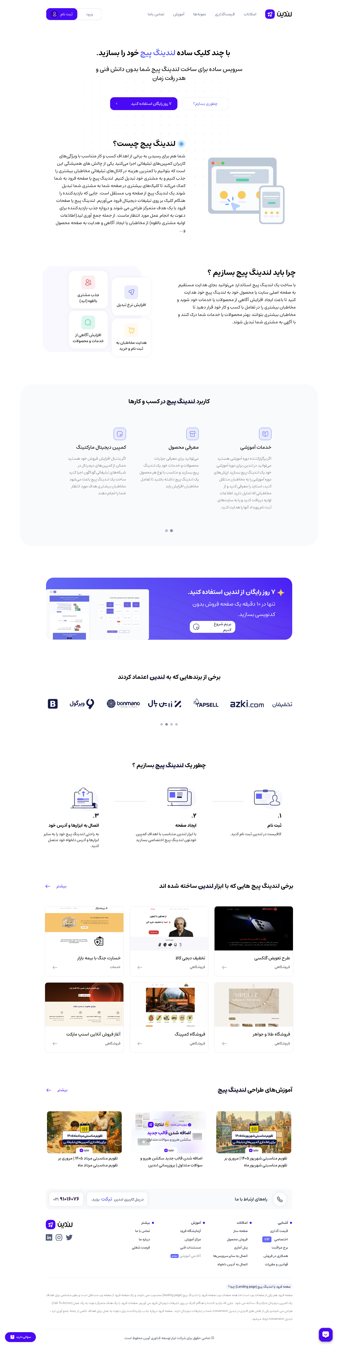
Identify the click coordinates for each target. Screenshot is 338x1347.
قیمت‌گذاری (225, 14)
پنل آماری (241, 1248)
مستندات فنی (190, 1248)
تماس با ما (142, 1231)
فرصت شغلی (141, 1248)
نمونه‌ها (199, 14)
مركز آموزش (193, 1239)
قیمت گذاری (279, 1231)
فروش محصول (237, 1239)
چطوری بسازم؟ (205, 103)
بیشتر (62, 886)
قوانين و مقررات (276, 1264)
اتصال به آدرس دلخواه (232, 1264)
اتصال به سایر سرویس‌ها (230, 1256)
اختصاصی (276, 1239)
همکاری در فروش (276, 1256)
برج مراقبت (280, 1248)
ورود (89, 14)
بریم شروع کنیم (222, 627)
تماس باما (156, 14)
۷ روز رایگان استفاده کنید (151, 103)
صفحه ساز (241, 1231)
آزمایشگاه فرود (190, 1231)
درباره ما (144, 1239)
